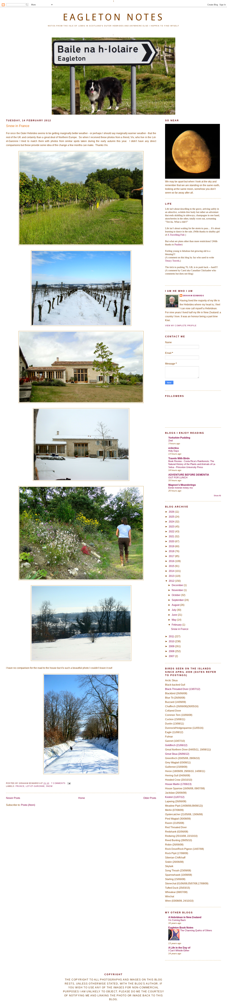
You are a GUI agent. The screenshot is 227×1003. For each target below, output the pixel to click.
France (20, 786)
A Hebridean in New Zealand (184, 917)
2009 (172, 646)
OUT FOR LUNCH (177, 477)
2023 (172, 526)
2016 (172, 561)
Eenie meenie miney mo (180, 487)
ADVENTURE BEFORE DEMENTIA (188, 474)
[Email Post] (68, 783)
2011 (172, 636)
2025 (172, 516)
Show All (217, 496)
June (175, 615)
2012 (172, 581)
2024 (172, 521)
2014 (172, 571)
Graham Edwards (193, 296)
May (174, 619)
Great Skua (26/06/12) (177, 754)
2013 (172, 576)
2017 (172, 556)
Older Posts (149, 798)
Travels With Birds (179, 458)
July (174, 610)
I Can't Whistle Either (178, 950)
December (178, 585)
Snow (49, 786)
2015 (172, 566)
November (178, 590)
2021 (172, 536)
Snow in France (17, 126)
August (176, 605)
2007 (172, 656)
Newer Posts (13, 798)
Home (81, 798)
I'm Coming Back (177, 920)
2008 (172, 651)
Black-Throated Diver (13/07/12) (182, 689)
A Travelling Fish (176, 234)
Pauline (178, 244)
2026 (172, 511)
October (176, 595)
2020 (172, 541)
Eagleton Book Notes (180, 927)
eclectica (173, 448)
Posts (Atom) (28, 805)
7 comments (58, 783)
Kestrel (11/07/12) (174, 797)
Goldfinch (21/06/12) (176, 745)
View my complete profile (181, 326)
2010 (172, 641)
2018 (172, 551)
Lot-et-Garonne (35, 786)
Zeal (170, 440)
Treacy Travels (172, 260)
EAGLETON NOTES (113, 17)
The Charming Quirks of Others (196, 930)
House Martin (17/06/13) (178, 784)
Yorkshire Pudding (179, 437)
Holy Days (173, 450)
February (177, 624)
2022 (172, 531)
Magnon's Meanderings (182, 485)
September (178, 600)
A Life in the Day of (179, 947)
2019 (172, 546)
